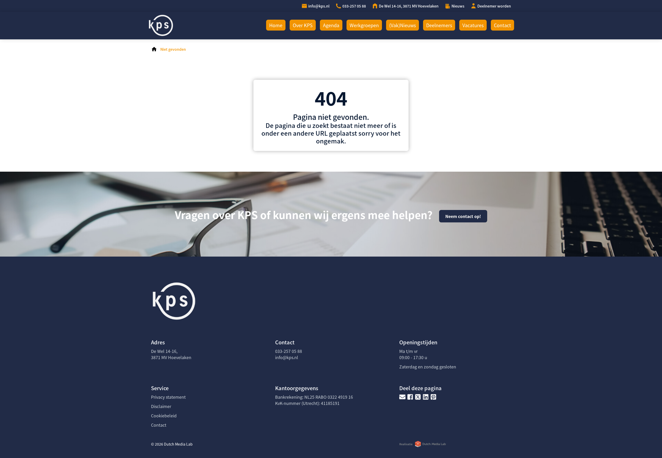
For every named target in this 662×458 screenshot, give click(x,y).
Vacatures (473, 25)
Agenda (331, 25)
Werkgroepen (364, 25)
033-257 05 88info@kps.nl (288, 354)
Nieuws (458, 6)
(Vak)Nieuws (402, 25)
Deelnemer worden (494, 6)
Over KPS (303, 25)
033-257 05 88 (354, 6)
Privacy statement (168, 397)
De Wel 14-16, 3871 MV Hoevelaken (409, 6)
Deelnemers (439, 25)
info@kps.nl (318, 6)
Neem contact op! (463, 216)
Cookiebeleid (164, 415)
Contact (502, 25)
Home (275, 25)
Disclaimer (161, 406)
